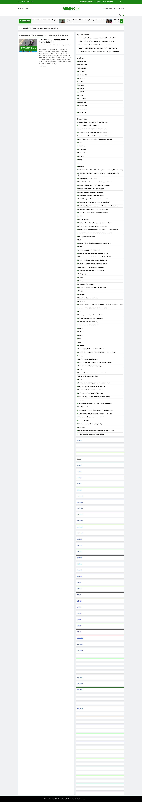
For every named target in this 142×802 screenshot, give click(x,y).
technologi (81, 400)
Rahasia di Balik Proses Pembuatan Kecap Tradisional (93, 373)
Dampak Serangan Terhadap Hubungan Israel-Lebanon (93, 199)
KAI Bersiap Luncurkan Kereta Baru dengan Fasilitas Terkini (94, 257)
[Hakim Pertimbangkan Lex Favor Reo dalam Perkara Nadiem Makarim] (86, 22)
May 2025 (81, 88)
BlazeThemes (80, 799)
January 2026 (82, 61)
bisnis (80, 159)
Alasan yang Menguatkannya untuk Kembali (90, 125)
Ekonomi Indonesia (83, 219)
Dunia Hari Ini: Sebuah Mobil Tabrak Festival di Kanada (93, 212)
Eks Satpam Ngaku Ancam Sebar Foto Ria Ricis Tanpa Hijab (94, 223)
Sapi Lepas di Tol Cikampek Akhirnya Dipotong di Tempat (94, 396)
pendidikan (81, 345)
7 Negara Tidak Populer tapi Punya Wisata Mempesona (93, 122)
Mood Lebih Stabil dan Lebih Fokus (88, 321)
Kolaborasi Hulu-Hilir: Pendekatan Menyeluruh (91, 267)
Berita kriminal (82, 149)
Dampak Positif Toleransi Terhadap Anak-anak (91, 195)
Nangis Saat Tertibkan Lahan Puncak (88, 325)
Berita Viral (81, 156)
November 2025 (82, 68)
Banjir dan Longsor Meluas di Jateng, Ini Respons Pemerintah (62, 20)
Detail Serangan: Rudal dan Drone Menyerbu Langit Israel (93, 202)
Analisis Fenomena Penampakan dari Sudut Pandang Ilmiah (94, 132)
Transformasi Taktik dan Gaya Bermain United (90, 417)
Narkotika (81, 332)
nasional (80, 335)
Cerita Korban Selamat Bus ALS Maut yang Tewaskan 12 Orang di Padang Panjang (100, 170)
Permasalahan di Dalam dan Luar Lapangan (90, 366)
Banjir (80, 142)
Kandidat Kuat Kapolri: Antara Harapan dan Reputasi (92, 260)
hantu (79, 240)
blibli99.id (71, 9)
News (80, 338)
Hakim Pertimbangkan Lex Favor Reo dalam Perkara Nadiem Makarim (94, 1)
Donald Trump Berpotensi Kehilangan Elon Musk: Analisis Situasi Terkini (98, 206)
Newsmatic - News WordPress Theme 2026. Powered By (60, 799)
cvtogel (79, 440)
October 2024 (82, 112)
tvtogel (79, 582)
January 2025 (82, 102)
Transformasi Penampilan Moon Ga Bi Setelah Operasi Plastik (95, 413)
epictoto (79, 539)
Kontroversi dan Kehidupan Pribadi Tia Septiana (91, 270)
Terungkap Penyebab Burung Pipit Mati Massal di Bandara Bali (95, 403)
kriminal (80, 281)
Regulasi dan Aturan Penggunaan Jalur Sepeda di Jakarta (28, 49)
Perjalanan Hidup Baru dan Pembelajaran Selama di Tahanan (94, 362)
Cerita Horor (81, 166)
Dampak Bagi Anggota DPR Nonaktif (88, 178)
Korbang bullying (82, 274)
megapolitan (81, 301)
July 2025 (81, 82)
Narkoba (80, 328)
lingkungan (81, 294)
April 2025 (81, 92)
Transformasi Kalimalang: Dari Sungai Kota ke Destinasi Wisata (95, 410)
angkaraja (80, 496)
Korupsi (80, 277)
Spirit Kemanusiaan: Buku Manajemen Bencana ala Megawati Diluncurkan (99, 51)
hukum (80, 246)
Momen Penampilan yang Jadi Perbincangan (90, 318)
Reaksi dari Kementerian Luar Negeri (88, 376)
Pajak (79, 342)
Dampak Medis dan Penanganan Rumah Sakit (90, 192)
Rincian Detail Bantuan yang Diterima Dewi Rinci (91, 390)
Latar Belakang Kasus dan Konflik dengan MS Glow (92, 287)
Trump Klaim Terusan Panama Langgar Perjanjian (91, 424)
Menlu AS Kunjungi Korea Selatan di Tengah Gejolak (92, 308)
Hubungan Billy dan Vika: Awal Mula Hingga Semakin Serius (94, 243)
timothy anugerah (83, 407)
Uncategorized (82, 427)
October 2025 (82, 71)
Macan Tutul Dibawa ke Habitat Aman (88, 298)
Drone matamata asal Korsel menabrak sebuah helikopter (94, 209)
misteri (80, 311)
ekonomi (80, 216)
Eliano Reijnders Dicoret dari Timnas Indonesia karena (93, 226)
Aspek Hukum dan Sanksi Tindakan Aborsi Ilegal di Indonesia (95, 139)
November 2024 (82, 109)
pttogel (79, 607)
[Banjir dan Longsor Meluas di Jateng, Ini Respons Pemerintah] (39, 22)
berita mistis (81, 153)
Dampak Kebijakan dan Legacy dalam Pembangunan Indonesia (95, 182)
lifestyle (80, 291)
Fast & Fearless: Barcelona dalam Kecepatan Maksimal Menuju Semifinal (98, 229)
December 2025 (82, 64)
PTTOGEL (80, 708)
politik (80, 369)
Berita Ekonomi (82, 146)
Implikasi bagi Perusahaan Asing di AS (88, 250)
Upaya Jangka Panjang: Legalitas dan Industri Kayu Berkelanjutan (96, 430)
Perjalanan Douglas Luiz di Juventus (88, 359)
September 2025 (82, 75)
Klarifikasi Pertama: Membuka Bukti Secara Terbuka (92, 263)
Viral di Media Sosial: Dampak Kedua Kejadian (91, 434)
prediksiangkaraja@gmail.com (48, 45)
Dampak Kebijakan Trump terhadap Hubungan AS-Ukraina (94, 185)
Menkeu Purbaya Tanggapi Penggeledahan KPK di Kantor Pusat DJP (97, 38)
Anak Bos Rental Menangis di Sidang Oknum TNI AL (92, 129)
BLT (79, 163)
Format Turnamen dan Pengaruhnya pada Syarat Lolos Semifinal (95, 233)
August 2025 (81, 78)
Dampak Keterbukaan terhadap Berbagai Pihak (91, 188)
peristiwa (80, 355)
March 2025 (81, 95)
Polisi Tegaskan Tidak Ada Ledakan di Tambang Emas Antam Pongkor (98, 41)
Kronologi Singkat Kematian (86, 284)
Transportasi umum (83, 420)
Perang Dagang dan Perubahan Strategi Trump (90, 349)
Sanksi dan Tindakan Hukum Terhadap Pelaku (90, 393)
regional (80, 379)
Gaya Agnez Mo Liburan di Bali (86, 236)
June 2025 (81, 85)
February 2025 (82, 99)
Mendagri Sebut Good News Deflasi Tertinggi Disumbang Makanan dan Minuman (100, 304)
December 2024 (82, 105)
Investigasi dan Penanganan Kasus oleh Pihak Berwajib (93, 253)
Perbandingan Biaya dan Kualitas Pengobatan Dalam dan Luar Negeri (97, 352)
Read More (42, 66)
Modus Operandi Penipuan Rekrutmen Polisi (90, 315)
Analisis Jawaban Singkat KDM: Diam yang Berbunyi (92, 135)
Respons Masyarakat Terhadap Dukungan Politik (91, 386)
